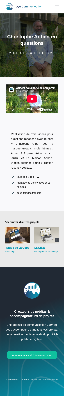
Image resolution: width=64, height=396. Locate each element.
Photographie (40, 251)
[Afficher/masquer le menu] (57, 7)
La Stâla (47, 235)
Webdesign (10, 251)
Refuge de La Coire (17, 235)
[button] (7, 240)
